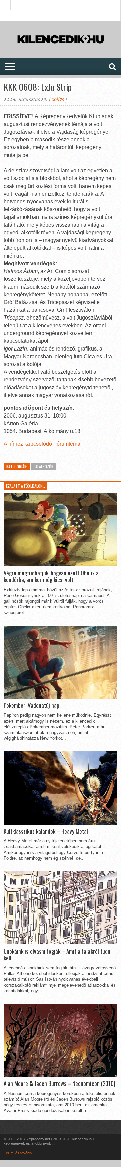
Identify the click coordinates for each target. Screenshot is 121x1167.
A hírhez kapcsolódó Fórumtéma (42, 444)
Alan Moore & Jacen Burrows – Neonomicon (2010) (59, 1083)
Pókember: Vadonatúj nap (31, 705)
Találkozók (43, 466)
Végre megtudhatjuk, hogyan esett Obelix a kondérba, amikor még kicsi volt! (51, 577)
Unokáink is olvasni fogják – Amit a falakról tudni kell (58, 955)
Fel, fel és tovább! (18, 1153)
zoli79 (57, 99)
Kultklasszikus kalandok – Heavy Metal (46, 831)
